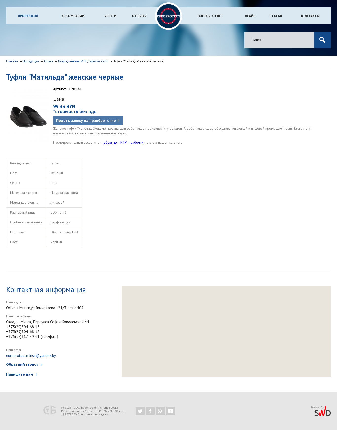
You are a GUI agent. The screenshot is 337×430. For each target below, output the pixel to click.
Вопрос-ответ (210, 16)
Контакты (310, 16)
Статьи (275, 16)
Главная (12, 61)
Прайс (250, 16)
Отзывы (139, 16)
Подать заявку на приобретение (86, 120)
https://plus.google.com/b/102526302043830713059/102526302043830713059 (160, 411)
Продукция (28, 16)
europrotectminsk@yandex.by (31, 355)
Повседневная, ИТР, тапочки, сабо (83, 61)
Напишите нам (19, 374)
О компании (73, 16)
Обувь (48, 61)
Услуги (110, 16)
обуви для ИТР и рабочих (123, 142)
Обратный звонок (22, 364)
